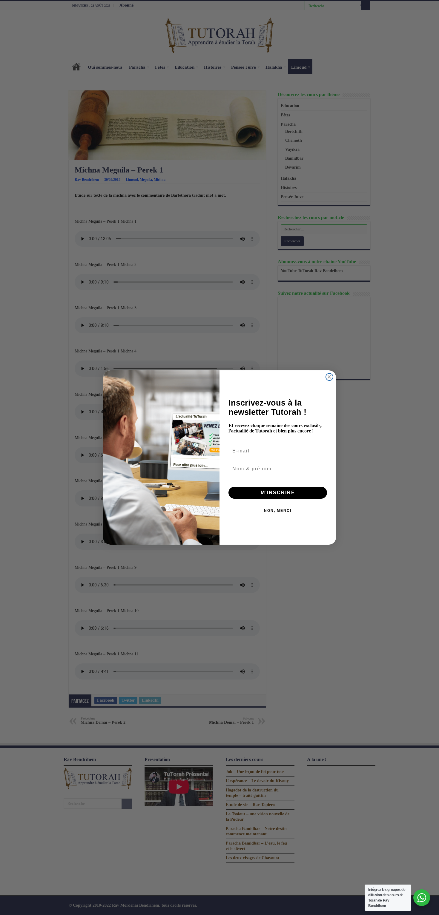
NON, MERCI (277, 511)
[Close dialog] (329, 377)
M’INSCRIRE (278, 492)
